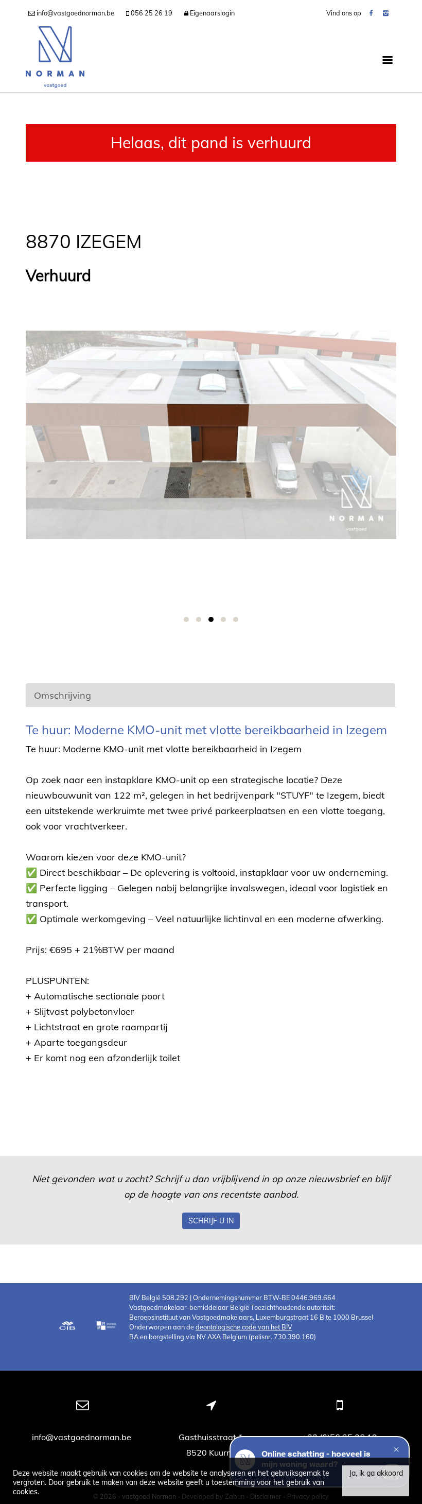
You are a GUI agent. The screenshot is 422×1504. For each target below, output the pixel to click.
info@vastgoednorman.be (82, 1437)
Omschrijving (62, 695)
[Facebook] (370, 13)
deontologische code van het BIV (244, 1327)
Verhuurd (58, 275)
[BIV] (107, 1327)
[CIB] (67, 1327)
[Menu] (387, 59)
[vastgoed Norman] (55, 59)
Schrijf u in (211, 1220)
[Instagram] (385, 13)
